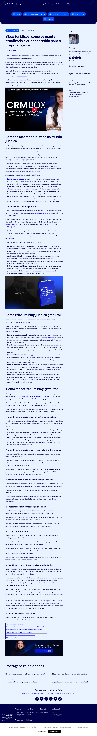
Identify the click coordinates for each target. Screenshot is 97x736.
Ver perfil (71, 60)
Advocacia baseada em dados (14, 637)
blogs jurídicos (22, 76)
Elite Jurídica (18, 716)
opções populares (50, 337)
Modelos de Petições (57, 714)
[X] (55, 699)
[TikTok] (51, 699)
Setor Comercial (79, 14)
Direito (18, 14)
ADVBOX (50, 19)
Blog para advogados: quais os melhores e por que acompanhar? (25, 674)
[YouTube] (79, 57)
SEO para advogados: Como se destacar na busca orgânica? (70, 674)
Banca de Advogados (20, 714)
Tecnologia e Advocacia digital (36, 14)
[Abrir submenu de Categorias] (73, 3)
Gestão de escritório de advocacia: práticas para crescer (79, 74)
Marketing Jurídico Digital (59, 14)
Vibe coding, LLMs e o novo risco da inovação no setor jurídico (79, 83)
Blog (53, 712)
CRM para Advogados (32, 712)
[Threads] (60, 699)
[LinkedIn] (76, 57)
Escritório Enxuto (19, 712)
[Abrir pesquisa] (90, 4)
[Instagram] (73, 57)
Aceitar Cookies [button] (54, 731)
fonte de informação (12, 213)
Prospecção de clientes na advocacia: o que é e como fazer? (70, 682)
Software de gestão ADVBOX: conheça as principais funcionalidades (78, 94)
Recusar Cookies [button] (42, 731)
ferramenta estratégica (42, 213)
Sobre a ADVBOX (56, 716)
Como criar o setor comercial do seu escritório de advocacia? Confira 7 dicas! (26, 626)
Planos (29, 714)
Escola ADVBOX (44, 712)
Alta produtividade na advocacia (14, 624)
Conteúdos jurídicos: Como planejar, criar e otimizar (21, 682)
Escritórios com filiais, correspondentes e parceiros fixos (20, 635)
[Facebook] (70, 57)
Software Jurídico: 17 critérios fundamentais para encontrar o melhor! (24, 629)
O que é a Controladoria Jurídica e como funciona (19, 632)
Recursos (29, 716)
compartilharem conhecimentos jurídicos (34, 396)
